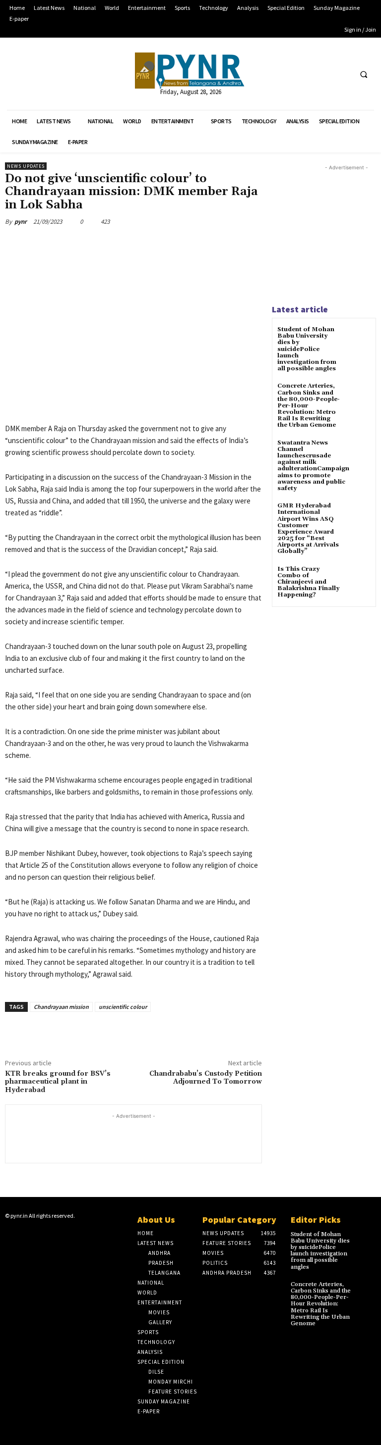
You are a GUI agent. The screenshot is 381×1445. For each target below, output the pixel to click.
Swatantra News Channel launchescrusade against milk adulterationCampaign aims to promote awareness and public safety (313, 465)
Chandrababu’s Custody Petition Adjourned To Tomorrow (205, 1078)
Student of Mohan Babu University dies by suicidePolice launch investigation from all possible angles (306, 349)
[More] (191, 244)
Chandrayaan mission (61, 1006)
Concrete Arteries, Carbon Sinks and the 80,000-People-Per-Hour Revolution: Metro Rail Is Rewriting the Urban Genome (321, 1304)
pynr (20, 221)
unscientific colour (123, 1006)
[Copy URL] (168, 244)
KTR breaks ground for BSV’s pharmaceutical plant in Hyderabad (58, 1082)
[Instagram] (26, 1235)
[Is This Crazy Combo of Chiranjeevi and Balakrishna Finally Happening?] (358, 578)
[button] (363, 74)
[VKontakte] (57, 1235)
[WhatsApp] (76, 244)
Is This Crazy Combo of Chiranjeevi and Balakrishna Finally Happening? (308, 582)
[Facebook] (305, 74)
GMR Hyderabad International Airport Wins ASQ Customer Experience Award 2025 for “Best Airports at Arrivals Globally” (308, 528)
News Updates (26, 166)
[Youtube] (342, 74)
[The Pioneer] (190, 70)
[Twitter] (323, 74)
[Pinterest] (145, 244)
